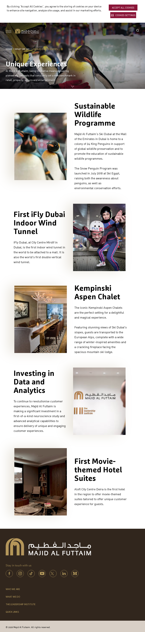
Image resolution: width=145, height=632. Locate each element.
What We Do (22, 49)
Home (9, 49)
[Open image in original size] (27, 30)
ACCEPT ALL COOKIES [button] (123, 7)
